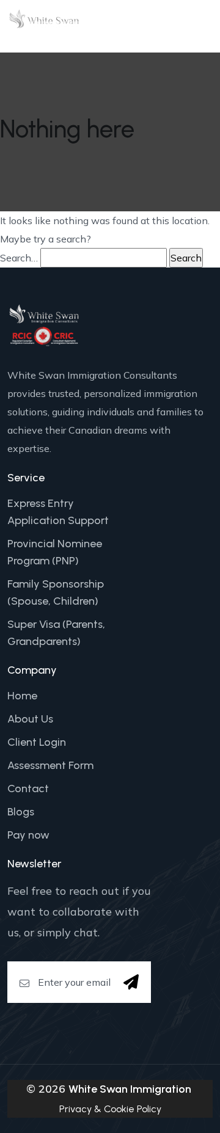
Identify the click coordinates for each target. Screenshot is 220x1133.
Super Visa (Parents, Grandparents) (56, 633)
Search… (19, 258)
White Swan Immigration (129, 1089)
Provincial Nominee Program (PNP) (54, 552)
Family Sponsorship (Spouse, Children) (55, 592)
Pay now (28, 835)
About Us (30, 719)
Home (22, 695)
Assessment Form (50, 765)
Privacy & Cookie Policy (110, 1109)
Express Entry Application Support (58, 512)
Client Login (36, 742)
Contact (28, 788)
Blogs (20, 811)
